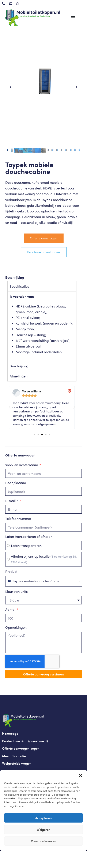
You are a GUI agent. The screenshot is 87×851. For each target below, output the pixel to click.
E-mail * (12, 500)
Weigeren (43, 829)
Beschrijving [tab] (19, 366)
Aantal (10, 609)
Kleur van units (16, 591)
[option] (43, 581)
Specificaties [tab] (19, 286)
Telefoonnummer (18, 518)
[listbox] (43, 581)
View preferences (43, 841)
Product (11, 571)
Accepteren (43, 818)
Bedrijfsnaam (15, 482)
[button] (81, 775)
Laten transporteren (26, 545)
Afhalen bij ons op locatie (44, 559)
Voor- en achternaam (22, 464)
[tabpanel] (41, 326)
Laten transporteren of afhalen (28, 536)
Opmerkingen (16, 627)
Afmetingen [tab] (18, 376)
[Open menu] (73, 17)
